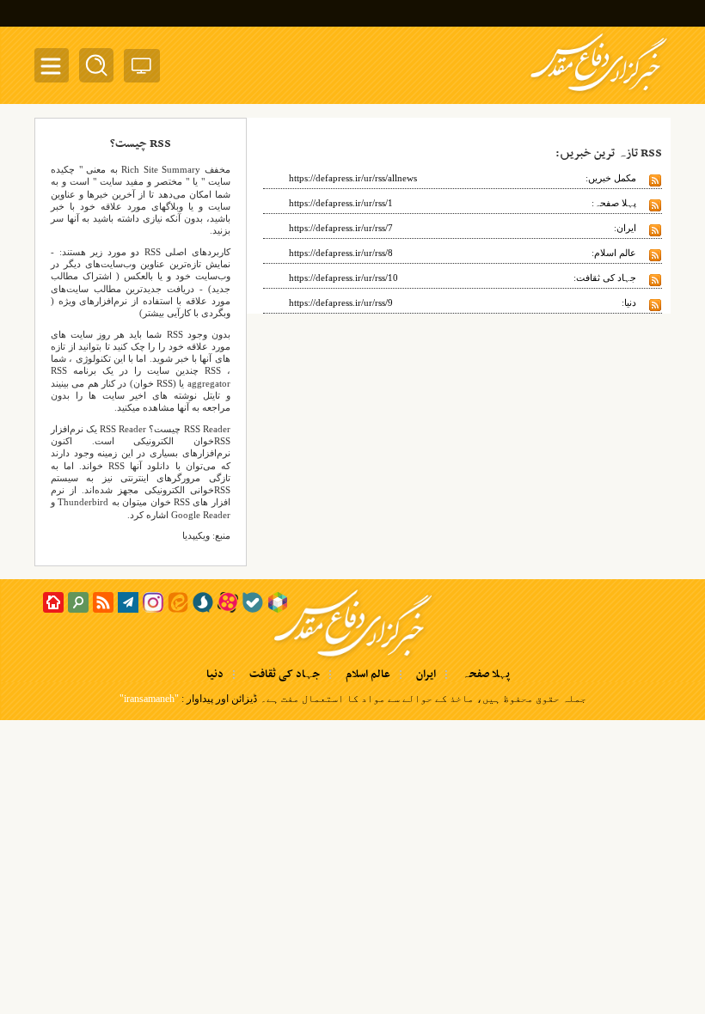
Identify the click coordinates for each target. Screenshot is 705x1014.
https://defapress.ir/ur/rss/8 (341, 252)
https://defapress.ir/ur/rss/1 (341, 203)
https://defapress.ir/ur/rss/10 (343, 277)
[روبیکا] (277, 602)
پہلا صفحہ (486, 674)
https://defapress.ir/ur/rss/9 (341, 302)
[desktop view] (142, 69)
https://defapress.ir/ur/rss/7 (341, 228)
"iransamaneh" (149, 699)
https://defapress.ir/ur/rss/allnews (353, 178)
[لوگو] (599, 92)
